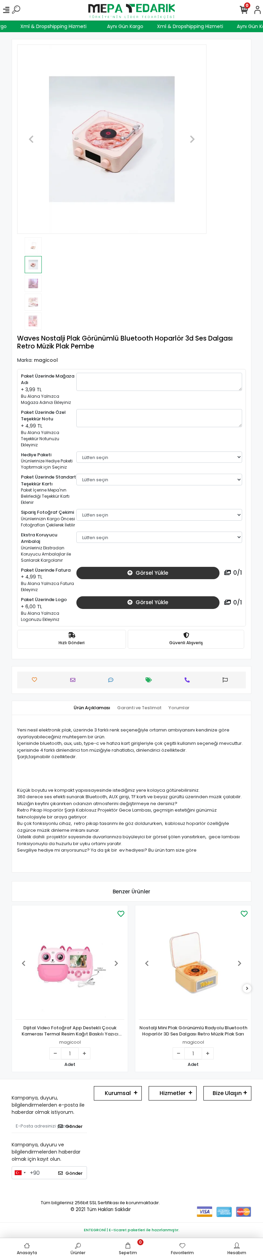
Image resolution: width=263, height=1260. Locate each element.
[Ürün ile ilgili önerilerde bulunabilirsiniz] (227, 680)
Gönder (74, 1126)
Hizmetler (173, 1093)
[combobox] (20, 1173)
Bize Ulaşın (227, 1093)
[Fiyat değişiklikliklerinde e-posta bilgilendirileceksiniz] (150, 680)
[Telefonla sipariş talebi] (189, 680)
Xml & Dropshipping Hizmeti (58, 26)
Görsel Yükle (151, 572)
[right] (247, 988)
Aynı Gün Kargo (130, 26)
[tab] (92, 708)
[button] (31, 139)
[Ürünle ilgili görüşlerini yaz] (112, 680)
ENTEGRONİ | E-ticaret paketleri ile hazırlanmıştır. (131, 1230)
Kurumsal (118, 1093)
